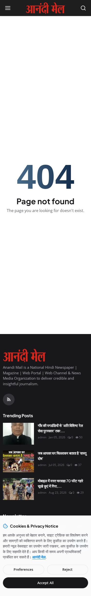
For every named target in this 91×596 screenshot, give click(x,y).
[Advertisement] (45, 66)
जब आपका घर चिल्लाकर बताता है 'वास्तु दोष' (62, 456)
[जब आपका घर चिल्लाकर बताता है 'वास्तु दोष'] (18, 461)
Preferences (23, 569)
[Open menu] (8, 8)
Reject (67, 569)
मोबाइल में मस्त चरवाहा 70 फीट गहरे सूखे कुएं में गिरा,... (60, 483)
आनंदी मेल (39, 557)
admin (42, 437)
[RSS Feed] (9, 399)
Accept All (45, 582)
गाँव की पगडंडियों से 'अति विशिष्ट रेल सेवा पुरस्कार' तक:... (60, 428)
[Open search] (83, 8)
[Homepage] (45, 8)
